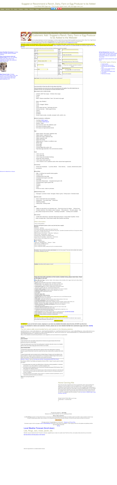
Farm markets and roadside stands (108, 71)
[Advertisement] (58, 22)
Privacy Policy (72, 422)
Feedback (21, 9)
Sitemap (58, 425)
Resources (32, 9)
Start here (8, 9)
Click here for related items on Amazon (7, 171)
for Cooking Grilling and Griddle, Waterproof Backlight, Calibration (9, 53)
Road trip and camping (105, 73)
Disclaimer (66, 422)
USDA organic (44, 120)
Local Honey (103, 72)
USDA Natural (45, 121)
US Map (26, 9)
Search (15, 9)
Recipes (37, 9)
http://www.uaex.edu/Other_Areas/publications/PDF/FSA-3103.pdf (46, 359)
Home (2, 9)
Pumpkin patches (104, 64)
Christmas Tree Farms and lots (107, 65)
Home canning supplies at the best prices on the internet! (108, 69)
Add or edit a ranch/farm (45, 9)
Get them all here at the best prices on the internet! (34, 434)
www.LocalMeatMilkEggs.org (46, 423)
